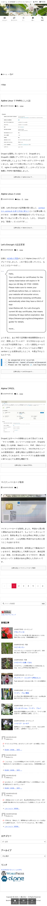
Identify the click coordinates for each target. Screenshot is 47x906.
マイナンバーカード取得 (12, 482)
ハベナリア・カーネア (21, 723)
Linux (21, 106)
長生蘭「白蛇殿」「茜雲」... (13, 750)
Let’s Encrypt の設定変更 (13, 244)
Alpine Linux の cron (11, 194)
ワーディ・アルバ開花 (21, 693)
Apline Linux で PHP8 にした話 (15, 100)
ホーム (5, 2)
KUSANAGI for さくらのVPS (11, 870)
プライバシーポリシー (25, 2)
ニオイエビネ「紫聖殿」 (12, 808)
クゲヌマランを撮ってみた (23, 662)
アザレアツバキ (19, 632)
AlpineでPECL (7, 388)
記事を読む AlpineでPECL (23, 465)
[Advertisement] (23, 46)
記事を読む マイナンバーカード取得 (23, 568)
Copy (43, 361)
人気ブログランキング (8, 615)
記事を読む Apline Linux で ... (23, 177)
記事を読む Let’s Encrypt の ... (23, 371)
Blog (18, 199)
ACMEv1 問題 (12, 258)
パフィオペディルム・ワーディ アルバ (27, 708)
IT (17, 106)
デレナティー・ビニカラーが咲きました (27, 678)
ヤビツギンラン (19, 647)
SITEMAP (12, 2)
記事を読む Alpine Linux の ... (23, 228)
